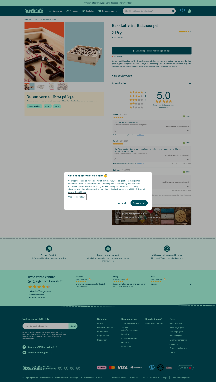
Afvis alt (122, 203)
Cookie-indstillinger (77, 197)
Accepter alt (139, 203)
